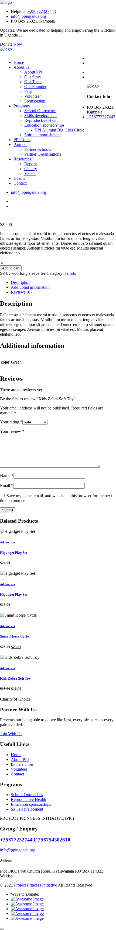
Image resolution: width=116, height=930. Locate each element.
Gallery (30, 168)
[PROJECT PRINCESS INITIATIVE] (6, 2)
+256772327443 (42, 11)
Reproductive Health (42, 120)
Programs (21, 106)
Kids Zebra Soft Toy (15, 678)
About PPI (33, 72)
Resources (22, 159)
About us (21, 67)
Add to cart (10, 268)
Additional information (30, 287)
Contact (20, 183)
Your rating (11, 422)
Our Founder (35, 86)
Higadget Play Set (13, 553)
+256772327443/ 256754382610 (35, 840)
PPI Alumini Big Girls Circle (59, 130)
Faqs (28, 91)
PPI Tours (21, 139)
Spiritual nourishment (42, 135)
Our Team (33, 81)
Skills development (40, 115)
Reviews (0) (21, 292)
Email (6, 485)
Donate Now (11, 44)
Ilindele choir (22, 764)
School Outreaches (40, 110)
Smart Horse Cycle (14, 636)
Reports (30, 164)
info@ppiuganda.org (28, 16)
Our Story (32, 77)
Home (18, 62)
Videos (30, 173)
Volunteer (32, 96)
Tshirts (70, 273)
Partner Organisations (42, 154)
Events (19, 178)
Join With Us (11, 733)
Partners (20, 144)
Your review (12, 431)
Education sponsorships (44, 125)
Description (20, 282)
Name (6, 475)
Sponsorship (34, 101)
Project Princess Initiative (35, 885)
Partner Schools (37, 149)
